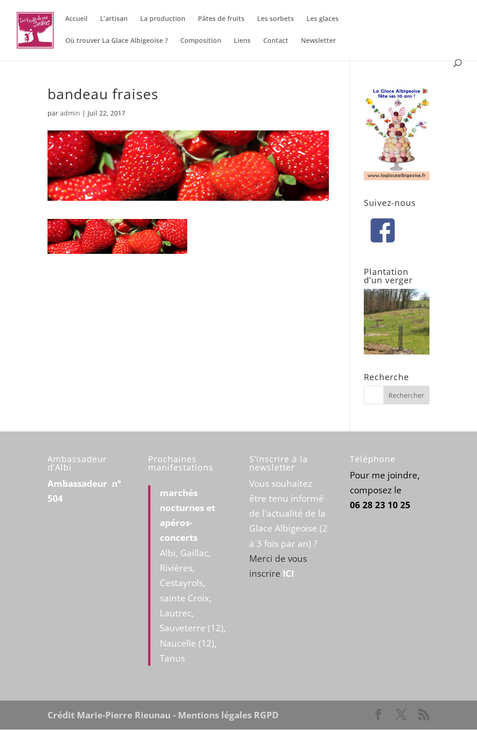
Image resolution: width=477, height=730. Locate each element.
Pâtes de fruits (221, 19)
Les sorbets (275, 19)
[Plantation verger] (396, 351)
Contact (275, 41)
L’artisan (114, 19)
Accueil (76, 19)
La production (162, 19)
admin (70, 113)
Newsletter (318, 41)
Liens (242, 41)
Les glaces (323, 19)
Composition (200, 41)
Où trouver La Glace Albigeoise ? (116, 41)
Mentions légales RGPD (228, 715)
